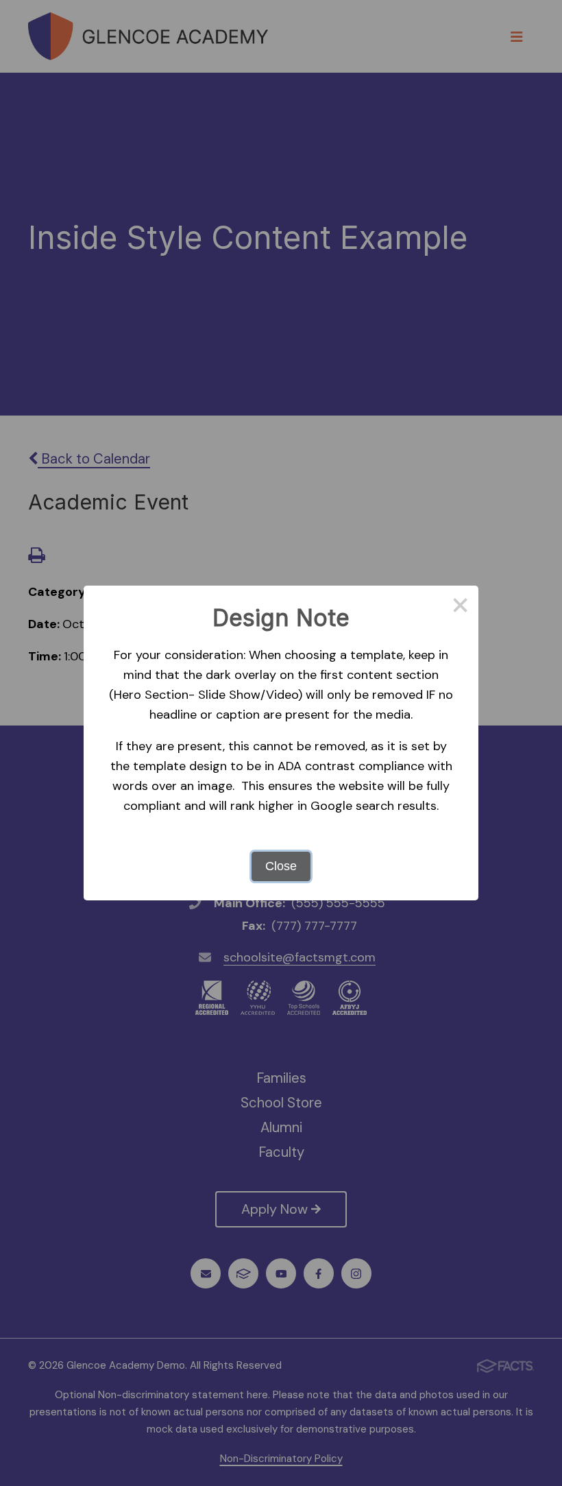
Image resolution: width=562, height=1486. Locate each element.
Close (281, 866)
